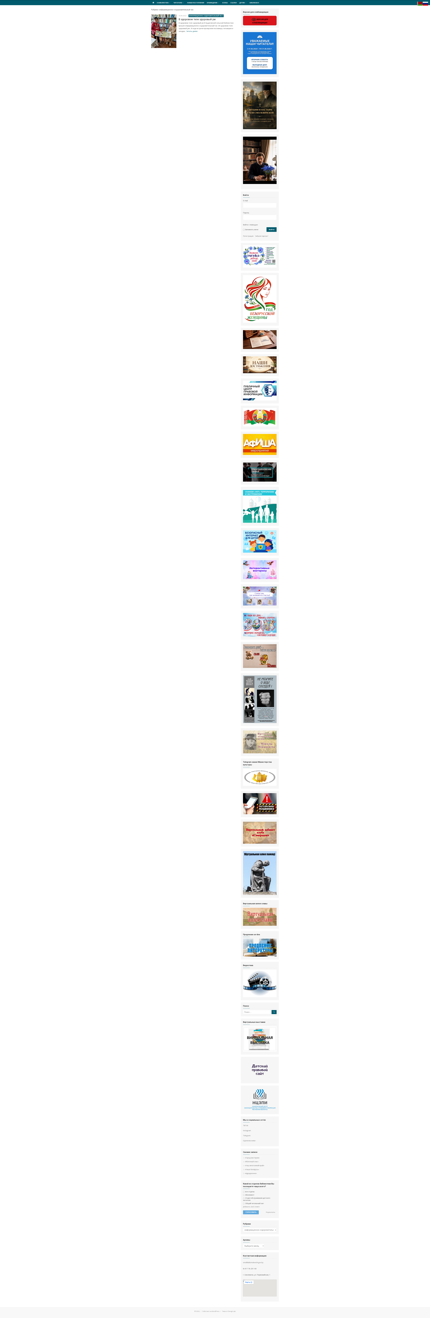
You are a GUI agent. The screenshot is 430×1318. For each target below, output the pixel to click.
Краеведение (212, 3)
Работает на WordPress (210, 1311)
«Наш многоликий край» (254, 1165)
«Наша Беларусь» (252, 1169)
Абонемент (249, 1195)
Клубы (225, 3)
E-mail (245, 200)
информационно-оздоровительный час (205, 16)
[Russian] (425, 3)
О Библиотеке (163, 3)
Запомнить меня (251, 229)
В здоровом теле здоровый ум (197, 19)
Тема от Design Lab (229, 1311)
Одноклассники (249, 1140)
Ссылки (233, 3)
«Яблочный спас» (251, 1161)
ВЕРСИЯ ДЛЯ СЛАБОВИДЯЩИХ (260, 21)
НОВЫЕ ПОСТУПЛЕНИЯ (195, 3)
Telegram (246, 1135)
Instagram (247, 1130)
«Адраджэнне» (251, 1173)
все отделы (250, 1192)
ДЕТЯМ (242, 3)
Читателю (177, 3)
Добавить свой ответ (251, 1207)
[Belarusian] (420, 3)
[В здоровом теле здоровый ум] (163, 31)
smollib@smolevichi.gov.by (253, 1262)
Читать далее (192, 31)
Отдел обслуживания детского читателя (256, 1199)
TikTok (245, 1125)
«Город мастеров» (252, 1158)
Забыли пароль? (261, 236)
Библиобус (254, 3)
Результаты (270, 1212)
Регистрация (248, 236)
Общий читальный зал (254, 1203)
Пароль (246, 213)
